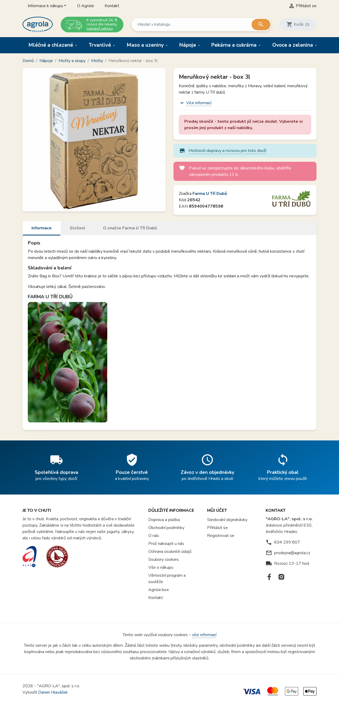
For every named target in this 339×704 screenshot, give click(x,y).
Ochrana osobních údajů (169, 551)
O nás (153, 536)
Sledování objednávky (227, 520)
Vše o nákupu (160, 567)
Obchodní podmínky (166, 528)
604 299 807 (287, 542)
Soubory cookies (163, 559)
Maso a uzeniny (146, 45)
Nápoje (188, 45)
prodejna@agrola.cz (292, 553)
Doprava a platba (164, 520)
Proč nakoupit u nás (166, 543)
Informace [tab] (42, 228)
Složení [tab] (77, 228)
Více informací (198, 103)
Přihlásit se (217, 528)
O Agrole (85, 6)
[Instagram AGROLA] (281, 577)
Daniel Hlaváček (53, 692)
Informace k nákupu (45, 6)
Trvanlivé (100, 45)
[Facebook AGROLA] (269, 577)
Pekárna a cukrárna (234, 45)
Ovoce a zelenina (293, 45)
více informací (204, 635)
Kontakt (112, 6)
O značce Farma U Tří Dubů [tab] (130, 228)
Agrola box (158, 590)
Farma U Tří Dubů (210, 193)
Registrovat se (220, 536)
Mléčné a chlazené (51, 45)
